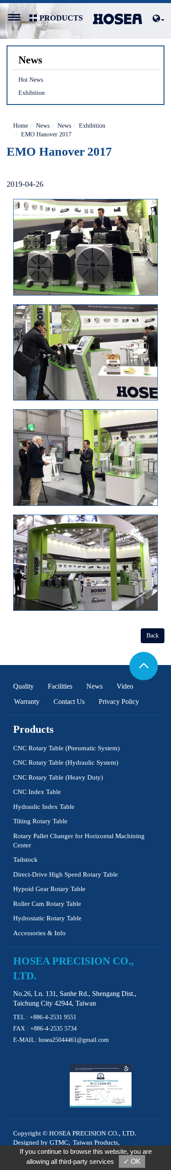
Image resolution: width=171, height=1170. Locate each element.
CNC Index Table (37, 791)
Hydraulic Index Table (44, 806)
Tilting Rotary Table (40, 821)
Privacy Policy (119, 701)
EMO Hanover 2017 (46, 134)
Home (20, 125)
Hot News (30, 80)
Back (152, 635)
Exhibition (31, 93)
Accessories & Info (39, 933)
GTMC (59, 1142)
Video (125, 686)
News (43, 125)
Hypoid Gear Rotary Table (49, 888)
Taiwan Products (95, 1142)
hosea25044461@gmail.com (74, 1040)
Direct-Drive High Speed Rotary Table (65, 874)
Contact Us (69, 701)
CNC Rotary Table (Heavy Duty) (58, 777)
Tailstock (25, 859)
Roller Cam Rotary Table (47, 903)
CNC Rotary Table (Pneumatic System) (66, 748)
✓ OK (132, 1161)
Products (33, 729)
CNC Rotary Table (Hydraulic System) (65, 762)
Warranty (26, 701)
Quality (23, 686)
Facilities (60, 686)
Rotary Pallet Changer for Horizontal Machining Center (79, 840)
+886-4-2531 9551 (53, 1017)
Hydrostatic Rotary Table (47, 918)
